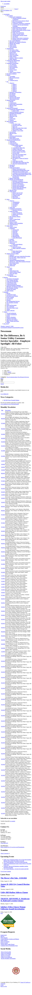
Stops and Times (13, 273)
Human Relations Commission (20, 27)
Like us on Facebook (6, 953)
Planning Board (16, 31)
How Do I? (6, 323)
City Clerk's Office (14, 50)
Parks (11, 134)
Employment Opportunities (16, 104)
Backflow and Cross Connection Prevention (20, 256)
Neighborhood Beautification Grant (21, 170)
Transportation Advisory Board (20, 35)
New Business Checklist (12, 288)
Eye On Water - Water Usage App (18, 257)
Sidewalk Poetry (16, 198)
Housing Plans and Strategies (19, 187)
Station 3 (15, 87)
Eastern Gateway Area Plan (19, 151)
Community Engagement (12, 63)
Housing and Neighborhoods (16, 179)
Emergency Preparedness (15, 92)
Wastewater (12, 265)
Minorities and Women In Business (18, 42)
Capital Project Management (13, 60)
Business (6, 277)
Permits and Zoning (11, 289)
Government (6, 14)
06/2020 (3, 631)
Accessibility (7, 3)
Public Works (10, 226)
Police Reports (4, 937)
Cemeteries (12, 228)
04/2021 (3, 598)
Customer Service (14, 80)
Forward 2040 (16, 153)
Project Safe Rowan (17, 212)
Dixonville (15, 231)
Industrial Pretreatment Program (17, 260)
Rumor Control (13, 69)
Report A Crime (13, 222)
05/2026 (3, 434)
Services (14, 206)
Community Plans (14, 143)
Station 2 (15, 85)
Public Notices (13, 56)
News (8, 304)
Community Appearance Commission (21, 23)
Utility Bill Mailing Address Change (14, 892)
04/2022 (3, 543)
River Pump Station (14, 263)
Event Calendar (13, 65)
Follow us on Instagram (6, 957)
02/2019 (3, 759)
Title (2, 410)
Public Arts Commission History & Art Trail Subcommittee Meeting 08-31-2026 (17, 860)
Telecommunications (14, 99)
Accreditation (16, 203)
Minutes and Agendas (15, 43)
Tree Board (15, 36)
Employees (3, 6)
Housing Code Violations (18, 184)
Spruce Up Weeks (17, 247)
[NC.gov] (6, 981)
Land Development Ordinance (17, 112)
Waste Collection (13, 245)
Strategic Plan (13, 44)
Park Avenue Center (17, 129)
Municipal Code (13, 54)
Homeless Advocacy (17, 210)
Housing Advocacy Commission (20, 39)
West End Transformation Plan (20, 163)
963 (4, 400)
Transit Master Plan (14, 270)
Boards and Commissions (16, 16)
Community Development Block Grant (22, 173)
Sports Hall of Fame (14, 138)
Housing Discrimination (18, 186)
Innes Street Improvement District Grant (22, 174)
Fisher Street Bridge (17, 251)
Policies (11, 106)
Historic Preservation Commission (21, 38)
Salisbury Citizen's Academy (16, 57)
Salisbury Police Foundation (16, 223)
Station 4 (15, 88)
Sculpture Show (16, 195)
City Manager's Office (15, 51)
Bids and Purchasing (14, 77)
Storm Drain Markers (17, 244)
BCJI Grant (15, 215)
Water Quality (13, 264)
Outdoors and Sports (11, 318)
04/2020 (3, 640)
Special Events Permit (15, 97)
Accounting (12, 76)
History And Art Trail (18, 192)
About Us (12, 83)
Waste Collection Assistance (19, 248)
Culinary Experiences (12, 314)
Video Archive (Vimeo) (15, 72)
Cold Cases (12, 207)
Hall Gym (15, 126)
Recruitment (12, 95)
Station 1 (15, 84)
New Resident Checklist (12, 302)
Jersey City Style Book (18, 155)
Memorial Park (16, 236)
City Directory (13, 64)
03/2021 (3, 607)
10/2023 (3, 498)
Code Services (13, 142)
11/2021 (3, 575)
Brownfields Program (18, 145)
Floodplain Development (15, 113)
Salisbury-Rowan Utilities (13, 253)
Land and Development (12, 108)
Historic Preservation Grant (19, 169)
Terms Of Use (23, 982)
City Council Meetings (15, 40)
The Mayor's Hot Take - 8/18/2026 (14, 878)
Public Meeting (13, 59)
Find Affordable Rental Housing (20, 182)
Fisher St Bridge (16, 252)
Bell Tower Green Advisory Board (21, 20)
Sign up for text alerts (6, 952)
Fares (11, 269)
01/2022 (3, 555)
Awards (11, 71)
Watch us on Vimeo (5, 955)
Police (8, 199)
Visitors (5, 311)
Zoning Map (12, 118)
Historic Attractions (11, 317)
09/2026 (3, 413)
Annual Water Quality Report (7, 944)
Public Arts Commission (18, 32)
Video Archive (13, 46)
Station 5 (15, 89)
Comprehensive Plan (11, 282)
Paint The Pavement (17, 194)
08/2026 (3, 418)
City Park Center (16, 124)
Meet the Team (13, 61)
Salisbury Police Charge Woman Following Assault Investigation (13, 908)
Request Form (13, 96)
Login (2, 985)
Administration (10, 48)
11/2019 (3, 651)
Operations (15, 204)
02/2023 (3, 531)
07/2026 (3, 423)
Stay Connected (10, 306)
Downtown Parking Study (19, 150)
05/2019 (3, 655)
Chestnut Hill (16, 229)
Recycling (12, 240)
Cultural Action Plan (17, 149)
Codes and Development (12, 281)
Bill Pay (8, 293)
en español (12, 821)
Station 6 (15, 91)
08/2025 (3, 473)
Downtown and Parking (12, 296)
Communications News (14, 377)
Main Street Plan (16, 157)
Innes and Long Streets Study (19, 154)
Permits (11, 117)
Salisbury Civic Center (18, 130)
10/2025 (3, 464)
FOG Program (13, 259)
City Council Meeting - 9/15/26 (16, 869)
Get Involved (13, 132)
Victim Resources (14, 224)
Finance (8, 75)
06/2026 (3, 428)
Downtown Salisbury (12, 73)
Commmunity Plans (11, 294)
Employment (4, 935)
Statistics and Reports (18, 214)
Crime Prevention (14, 211)
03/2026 (3, 441)
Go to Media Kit (4, 394)
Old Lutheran (16, 235)
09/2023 (3, 506)
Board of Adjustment (17, 22)
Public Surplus (10, 290)
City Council (10, 15)
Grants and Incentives (15, 167)
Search (16, 9)
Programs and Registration (16, 136)
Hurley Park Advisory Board (19, 28)
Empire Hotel (13, 52)
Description (8, 410)
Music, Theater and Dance (13, 321)
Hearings (12, 120)
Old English (15, 233)
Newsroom (12, 68)
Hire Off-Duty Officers (15, 216)
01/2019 (3, 813)
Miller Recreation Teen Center (20, 128)
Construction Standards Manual (17, 109)
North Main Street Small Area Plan (21, 162)
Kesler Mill (18, 146)
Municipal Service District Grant (20, 171)
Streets (11, 249)
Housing (9, 300)
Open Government (14, 55)
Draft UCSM (16, 110)
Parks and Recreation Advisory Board (21, 30)
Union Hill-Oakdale (17, 237)
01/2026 (3, 450)
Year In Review (13, 47)
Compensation (13, 102)
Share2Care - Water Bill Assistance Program (20, 261)
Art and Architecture (11, 313)
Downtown (12, 165)
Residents (6, 292)
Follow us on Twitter (6, 954)
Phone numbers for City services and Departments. (12, 847)
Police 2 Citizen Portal (15, 219)
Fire (7, 81)
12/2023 (3, 494)
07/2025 (3, 481)
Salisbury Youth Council (18, 34)
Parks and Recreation (12, 121)
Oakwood (15, 232)
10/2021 (3, 592)
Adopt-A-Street (13, 227)
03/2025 (3, 492)
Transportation (10, 274)
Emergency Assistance (18, 181)
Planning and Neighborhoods (13, 140)
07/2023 (3, 514)
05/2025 (3, 484)
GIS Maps (12, 166)
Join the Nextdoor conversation (8, 958)
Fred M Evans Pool (17, 125)
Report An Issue (13, 241)
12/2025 (3, 461)
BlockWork (15, 196)
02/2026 (3, 446)
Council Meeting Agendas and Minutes (10, 939)
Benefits (11, 101)
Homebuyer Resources (18, 183)
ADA (11, 268)
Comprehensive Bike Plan (19, 147)
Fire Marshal (12, 93)
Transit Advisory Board (15, 272)
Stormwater (12, 243)
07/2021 (3, 595)
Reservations (13, 137)
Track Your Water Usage (12, 308)
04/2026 (3, 438)
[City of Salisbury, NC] (6, 10)
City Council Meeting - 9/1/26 (15, 862)
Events (8, 315)
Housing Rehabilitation (18, 188)
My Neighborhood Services (13, 301)
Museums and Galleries (12, 319)
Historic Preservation (14, 178)
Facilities (12, 122)
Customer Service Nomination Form (9, 945)
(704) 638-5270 (4, 843)
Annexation (12, 141)
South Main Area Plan (18, 161)
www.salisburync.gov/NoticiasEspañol (10, 404)
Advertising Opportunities (13, 278)
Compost (12, 239)
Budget (11, 79)
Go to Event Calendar (6, 871)
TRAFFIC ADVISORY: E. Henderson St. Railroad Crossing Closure (15, 900)
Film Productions (14, 67)
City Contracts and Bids (12, 280)
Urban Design (13, 191)
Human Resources (11, 100)
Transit (8, 267)
